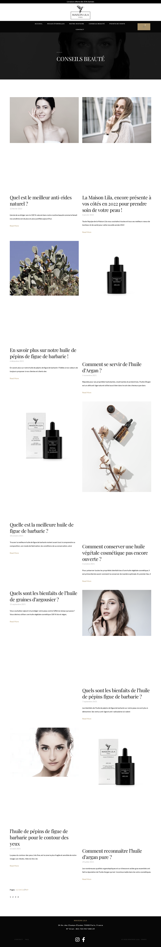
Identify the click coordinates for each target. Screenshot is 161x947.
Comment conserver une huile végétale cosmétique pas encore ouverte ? (115, 552)
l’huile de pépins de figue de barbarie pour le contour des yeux (39, 837)
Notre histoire (76, 24)
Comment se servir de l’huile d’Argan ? (111, 367)
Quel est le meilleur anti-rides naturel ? (41, 200)
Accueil (39, 24)
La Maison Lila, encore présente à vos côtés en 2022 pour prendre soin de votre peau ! (116, 203)
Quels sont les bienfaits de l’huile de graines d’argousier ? (43, 596)
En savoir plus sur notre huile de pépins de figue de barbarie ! (43, 353)
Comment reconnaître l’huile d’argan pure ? (112, 854)
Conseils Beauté (97, 24)
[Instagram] (77, 939)
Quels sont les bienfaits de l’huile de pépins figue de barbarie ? (116, 693)
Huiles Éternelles (56, 24)
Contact (80, 29)
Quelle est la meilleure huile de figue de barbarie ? (42, 527)
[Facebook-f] (83, 939)
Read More (14, 226)
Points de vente (117, 24)
